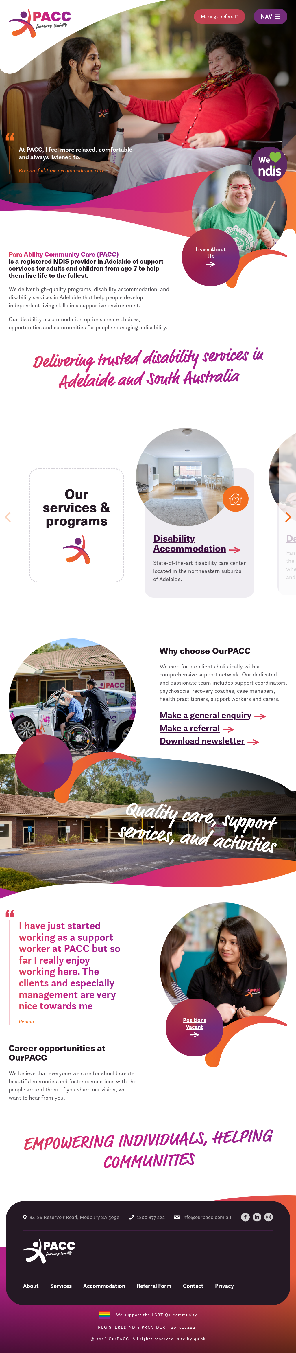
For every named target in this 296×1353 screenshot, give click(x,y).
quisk (200, 1338)
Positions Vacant (194, 1023)
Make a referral (190, 728)
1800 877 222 (151, 1217)
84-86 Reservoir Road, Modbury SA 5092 (74, 1217)
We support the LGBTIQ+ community (156, 1314)
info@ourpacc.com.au (206, 1217)
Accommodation (104, 1286)
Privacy (224, 1286)
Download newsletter (202, 741)
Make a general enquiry (205, 715)
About (31, 1286)
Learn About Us (210, 253)
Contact (193, 1286)
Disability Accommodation (189, 543)
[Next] (287, 517)
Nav (266, 16)
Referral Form (154, 1286)
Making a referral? (219, 16)
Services (61, 1286)
